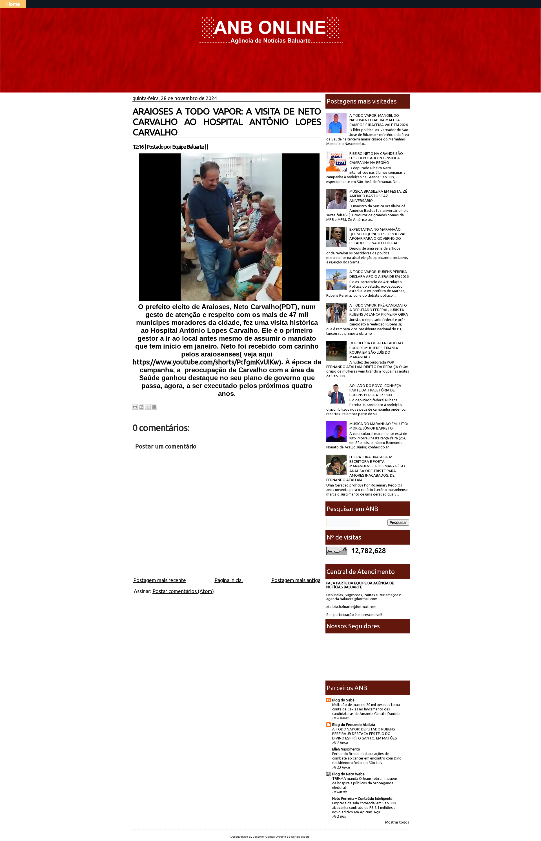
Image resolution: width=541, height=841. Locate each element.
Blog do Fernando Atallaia (353, 724)
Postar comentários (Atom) (183, 591)
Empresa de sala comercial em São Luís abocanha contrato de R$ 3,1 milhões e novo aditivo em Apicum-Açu (364, 807)
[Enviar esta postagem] (209, 146)
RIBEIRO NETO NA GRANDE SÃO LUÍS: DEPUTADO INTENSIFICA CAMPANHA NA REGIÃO (376, 158)
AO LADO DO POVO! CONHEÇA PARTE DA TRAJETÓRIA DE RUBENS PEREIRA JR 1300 (375, 390)
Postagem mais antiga (295, 580)
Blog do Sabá (343, 700)
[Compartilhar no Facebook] (154, 407)
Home (13, 4)
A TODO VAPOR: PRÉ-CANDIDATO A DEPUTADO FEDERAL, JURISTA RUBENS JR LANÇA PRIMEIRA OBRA (378, 309)
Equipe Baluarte (188, 146)
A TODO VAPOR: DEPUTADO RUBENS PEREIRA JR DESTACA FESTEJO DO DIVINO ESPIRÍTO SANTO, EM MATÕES (364, 733)
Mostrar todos (397, 822)
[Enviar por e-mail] (135, 407)
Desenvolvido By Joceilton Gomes (252, 836)
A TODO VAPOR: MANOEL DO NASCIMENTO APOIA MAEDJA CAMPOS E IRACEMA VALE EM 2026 (378, 120)
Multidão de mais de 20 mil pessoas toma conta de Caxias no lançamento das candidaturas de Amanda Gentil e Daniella (366, 709)
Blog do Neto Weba (348, 774)
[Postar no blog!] (141, 407)
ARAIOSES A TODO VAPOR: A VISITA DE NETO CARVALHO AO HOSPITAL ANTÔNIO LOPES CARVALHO (227, 121)
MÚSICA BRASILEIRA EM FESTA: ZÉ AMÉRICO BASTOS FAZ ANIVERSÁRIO (378, 195)
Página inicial (228, 580)
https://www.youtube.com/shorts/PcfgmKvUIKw (206, 362)
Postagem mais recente (159, 580)
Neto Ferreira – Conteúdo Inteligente (362, 798)
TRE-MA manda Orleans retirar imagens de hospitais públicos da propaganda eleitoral (365, 782)
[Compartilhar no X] (148, 407)
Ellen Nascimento (346, 749)
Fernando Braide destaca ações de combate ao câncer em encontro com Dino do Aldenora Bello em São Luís (367, 758)
